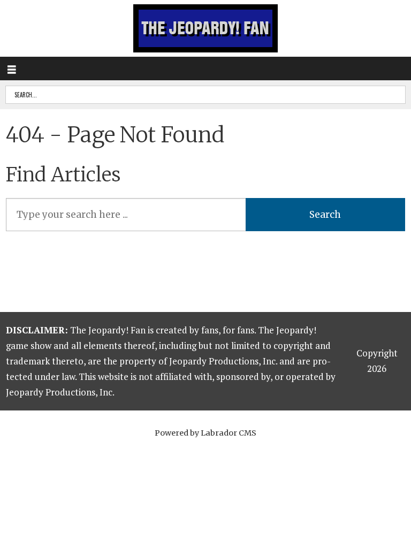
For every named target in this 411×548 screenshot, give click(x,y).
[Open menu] (11, 68)
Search (325, 214)
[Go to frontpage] (205, 28)
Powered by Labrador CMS (205, 433)
